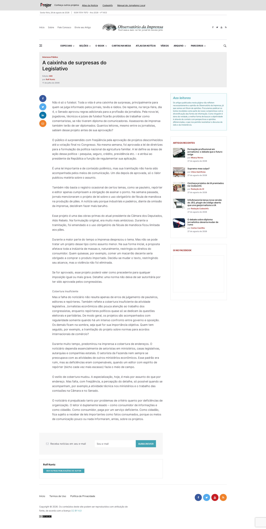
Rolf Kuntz (50, 79)
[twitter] (217, 27)
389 (50, 76)
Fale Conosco (64, 27)
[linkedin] (42, 115)
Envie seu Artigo (83, 27)
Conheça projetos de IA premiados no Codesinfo (205, 184)
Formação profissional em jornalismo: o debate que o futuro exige (204, 152)
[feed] (226, 27)
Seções (83, 45)
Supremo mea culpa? (198, 168)
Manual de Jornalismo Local (131, 5)
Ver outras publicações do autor (63, 471)
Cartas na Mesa (121, 45)
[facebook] (213, 27)
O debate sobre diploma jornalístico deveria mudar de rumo (202, 222)
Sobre (51, 27)
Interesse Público (50, 57)
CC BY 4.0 (76, 510)
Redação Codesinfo (200, 208)
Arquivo (178, 45)
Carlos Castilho (198, 228)
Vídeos (165, 45)
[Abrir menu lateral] (40, 45)
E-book (100, 45)
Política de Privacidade (82, 496)
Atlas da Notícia (90, 5)
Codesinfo (108, 5)
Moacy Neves (197, 157)
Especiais (66, 45)
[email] (42, 123)
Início (41, 27)
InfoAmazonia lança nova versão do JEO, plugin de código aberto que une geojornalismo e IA (204, 202)
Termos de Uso (57, 496)
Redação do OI (197, 189)
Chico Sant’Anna (198, 172)
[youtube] (221, 27)
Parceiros (197, 45)
